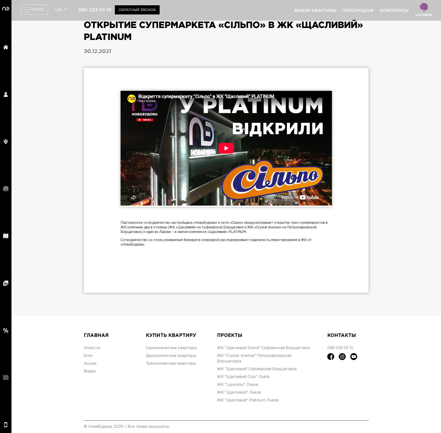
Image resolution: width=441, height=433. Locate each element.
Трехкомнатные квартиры (171, 363)
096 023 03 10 (94, 9)
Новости (92, 348)
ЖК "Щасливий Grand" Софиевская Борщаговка (263, 348)
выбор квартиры (315, 10)
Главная (96, 335)
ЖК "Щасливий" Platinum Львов (248, 400)
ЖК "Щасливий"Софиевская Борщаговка (257, 369)
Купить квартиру (171, 335)
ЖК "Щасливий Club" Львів (243, 377)
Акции (90, 363)
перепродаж (358, 10)
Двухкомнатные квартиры (171, 356)
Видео (90, 371)
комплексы (394, 10)
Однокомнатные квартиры (171, 348)
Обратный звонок (137, 9)
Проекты (229, 335)
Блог (88, 356)
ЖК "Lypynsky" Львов (237, 384)
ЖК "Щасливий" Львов (239, 392)
